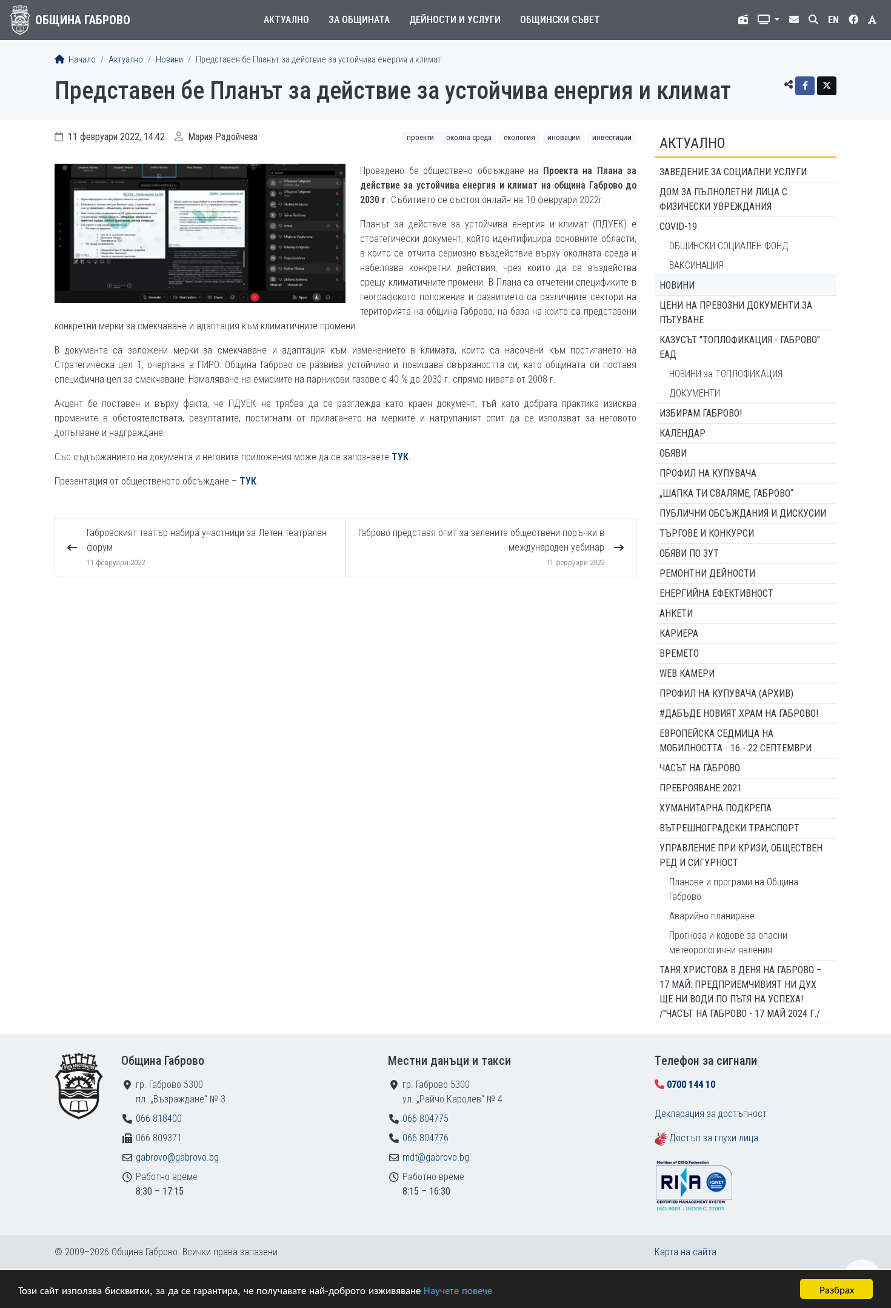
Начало (81, 60)
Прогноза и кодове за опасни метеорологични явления (728, 943)
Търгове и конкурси (706, 533)
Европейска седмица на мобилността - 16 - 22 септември (735, 741)
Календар (682, 433)
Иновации (563, 137)
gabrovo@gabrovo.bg (177, 1157)
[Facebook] (805, 85)
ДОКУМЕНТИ (694, 393)
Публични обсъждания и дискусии (742, 513)
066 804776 (425, 1138)
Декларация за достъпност (711, 1113)
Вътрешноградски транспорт (729, 828)
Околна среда (469, 137)
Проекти (420, 137)
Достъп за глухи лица (713, 1138)
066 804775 (425, 1118)
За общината (359, 19)
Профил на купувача (707, 473)
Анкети (676, 613)
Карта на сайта (685, 1252)
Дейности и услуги (455, 19)
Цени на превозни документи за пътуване (735, 313)
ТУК (400, 457)
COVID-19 (678, 226)
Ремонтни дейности (707, 573)
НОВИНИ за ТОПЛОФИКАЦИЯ (726, 374)
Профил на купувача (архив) (726, 693)
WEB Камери (687, 673)
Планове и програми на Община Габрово (733, 889)
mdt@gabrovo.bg (435, 1157)
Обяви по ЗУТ (689, 553)
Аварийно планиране (712, 916)
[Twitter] (826, 85)
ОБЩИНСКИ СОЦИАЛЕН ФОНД (729, 246)
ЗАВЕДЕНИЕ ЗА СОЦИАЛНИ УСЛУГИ (733, 172)
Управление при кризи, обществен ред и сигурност (741, 855)
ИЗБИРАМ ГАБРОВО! (700, 413)
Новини (169, 60)
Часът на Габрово (699, 768)
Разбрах (836, 1288)
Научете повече (458, 1289)
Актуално (286, 19)
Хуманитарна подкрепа (715, 808)
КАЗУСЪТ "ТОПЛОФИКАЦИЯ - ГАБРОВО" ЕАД (739, 347)
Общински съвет (560, 19)
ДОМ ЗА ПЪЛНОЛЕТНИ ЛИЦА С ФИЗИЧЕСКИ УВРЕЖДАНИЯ (723, 199)
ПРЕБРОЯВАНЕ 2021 (700, 788)
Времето (679, 653)
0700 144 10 (691, 1084)
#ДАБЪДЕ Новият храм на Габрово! (738, 713)
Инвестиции (612, 137)
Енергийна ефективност (716, 593)
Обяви (673, 453)
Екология (519, 137)
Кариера (678, 633)
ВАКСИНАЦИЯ (696, 265)
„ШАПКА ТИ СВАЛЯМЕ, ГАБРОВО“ (726, 493)
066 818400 (159, 1118)
